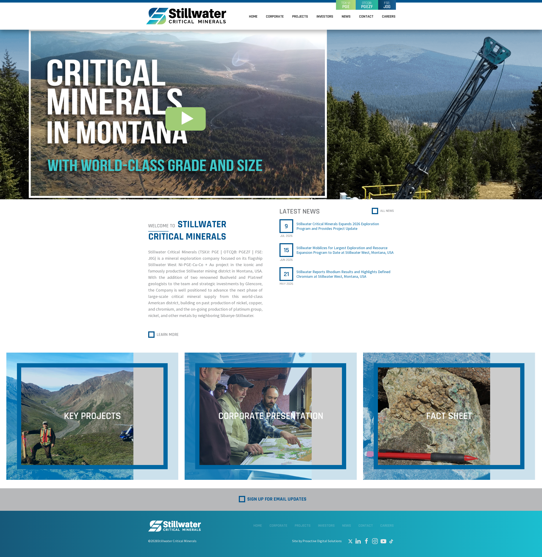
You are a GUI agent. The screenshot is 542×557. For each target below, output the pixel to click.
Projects (300, 16)
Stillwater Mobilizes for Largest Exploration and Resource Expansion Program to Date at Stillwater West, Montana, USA (345, 250)
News (346, 16)
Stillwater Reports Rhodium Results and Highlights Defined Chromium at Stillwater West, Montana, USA (343, 274)
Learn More (168, 334)
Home (253, 16)
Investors (325, 16)
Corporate (275, 16)
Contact (366, 16)
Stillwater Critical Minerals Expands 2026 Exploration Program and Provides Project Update (337, 226)
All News (387, 211)
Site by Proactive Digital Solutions (317, 541)
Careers (388, 16)
